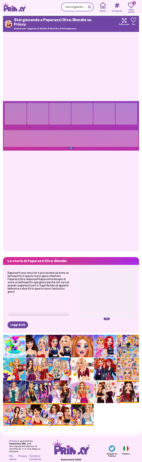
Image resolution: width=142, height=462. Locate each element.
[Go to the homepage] (13, 7)
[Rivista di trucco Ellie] (127, 369)
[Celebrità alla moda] (37, 391)
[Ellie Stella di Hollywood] (59, 369)
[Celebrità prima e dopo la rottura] (82, 414)
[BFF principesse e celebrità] (105, 391)
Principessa (69, 28)
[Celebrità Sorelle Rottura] (37, 369)
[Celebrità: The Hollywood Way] (59, 391)
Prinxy (13, 441)
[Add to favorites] (133, 24)
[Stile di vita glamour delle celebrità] (14, 391)
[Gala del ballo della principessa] (14, 369)
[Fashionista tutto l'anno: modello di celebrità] (82, 391)
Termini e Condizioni (35, 458)
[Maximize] (124, 24)
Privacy (22, 456)
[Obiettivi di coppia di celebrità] (127, 391)
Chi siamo (12, 458)
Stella (43, 28)
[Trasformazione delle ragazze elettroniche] (82, 346)
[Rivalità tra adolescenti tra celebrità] (37, 346)
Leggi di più (17, 324)
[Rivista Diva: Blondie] (127, 346)
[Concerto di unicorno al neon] (14, 346)
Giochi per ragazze (25, 28)
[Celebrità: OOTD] (37, 414)
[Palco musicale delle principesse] (105, 346)
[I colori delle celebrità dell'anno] (59, 414)
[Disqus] (71, 200)
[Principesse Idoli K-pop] (59, 346)
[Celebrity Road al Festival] (14, 414)
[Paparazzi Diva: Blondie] (82, 369)
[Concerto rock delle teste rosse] (105, 369)
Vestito (54, 28)
